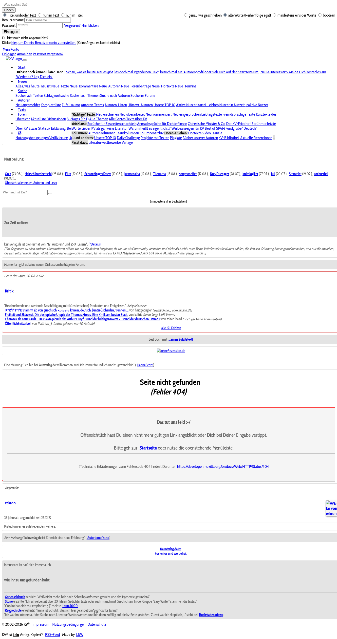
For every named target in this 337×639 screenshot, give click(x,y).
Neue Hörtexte (163, 86)
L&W (79, 634)
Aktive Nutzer (186, 105)
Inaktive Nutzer (256, 105)
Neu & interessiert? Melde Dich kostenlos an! (293, 72)
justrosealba (132, 174)
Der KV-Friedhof (238, 123)
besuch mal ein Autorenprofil (182, 72)
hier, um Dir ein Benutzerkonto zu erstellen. (43, 42)
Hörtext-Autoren (140, 105)
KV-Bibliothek (229, 137)
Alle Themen (98, 119)
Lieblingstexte (211, 114)
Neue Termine (185, 86)
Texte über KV (136, 119)
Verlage (127, 142)
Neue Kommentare (84, 86)
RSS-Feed (52, 634)
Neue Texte (60, 86)
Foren (22, 114)
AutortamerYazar (98, 538)
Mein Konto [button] (10, 49)
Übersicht (23, 119)
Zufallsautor (71, 105)
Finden (9, 10)
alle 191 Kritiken (171, 328)
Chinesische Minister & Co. (206, 123)
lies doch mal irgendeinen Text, (136, 72)
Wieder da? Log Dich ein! (34, 76)
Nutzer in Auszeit (232, 105)
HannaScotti (145, 365)
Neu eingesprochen (186, 114)
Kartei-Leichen (208, 105)
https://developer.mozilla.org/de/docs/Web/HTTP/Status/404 (223, 466)
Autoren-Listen (116, 105)
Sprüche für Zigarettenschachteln (111, 123)
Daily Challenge (128, 137)
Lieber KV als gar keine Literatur (104, 128)
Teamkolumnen (127, 133)
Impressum (41, 624)
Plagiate (176, 137)
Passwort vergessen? (48, 54)
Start (21, 67)
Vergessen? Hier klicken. (81, 25)
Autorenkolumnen (101, 133)
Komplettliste (51, 105)
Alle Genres (117, 119)
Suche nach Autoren (115, 95)
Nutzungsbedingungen (32, 137)
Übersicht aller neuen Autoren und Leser (31, 183)
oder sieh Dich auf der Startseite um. (232, 72)
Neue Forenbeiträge (136, 86)
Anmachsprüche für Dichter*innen (162, 123)
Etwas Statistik (39, 128)
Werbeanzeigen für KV (187, 128)
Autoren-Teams (92, 105)
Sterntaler (295, 174)
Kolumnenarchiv (152, 133)
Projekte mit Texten (155, 137)
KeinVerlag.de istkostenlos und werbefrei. (171, 551)
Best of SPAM (215, 128)
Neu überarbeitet (132, 114)
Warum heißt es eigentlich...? (150, 128)
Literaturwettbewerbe (105, 142)
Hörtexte (195, 133)
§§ (19, 133)
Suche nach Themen (84, 95)
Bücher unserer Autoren (200, 137)
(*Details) (95, 244)
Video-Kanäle (212, 133)
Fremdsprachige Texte (239, 114)
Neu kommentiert (159, 114)
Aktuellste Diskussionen (48, 119)
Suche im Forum (143, 95)
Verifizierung (58, 137)
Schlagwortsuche (56, 95)
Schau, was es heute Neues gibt (89, 72)
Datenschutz (97, 624)
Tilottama (159, 174)
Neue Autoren (109, 86)
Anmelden (24, 54)
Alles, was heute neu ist (33, 86)
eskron (10, 502)
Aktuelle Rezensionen (256, 137)
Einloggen (11, 32)
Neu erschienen (107, 114)
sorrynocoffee (188, 174)
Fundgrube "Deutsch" (241, 128)
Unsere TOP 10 (164, 105)
